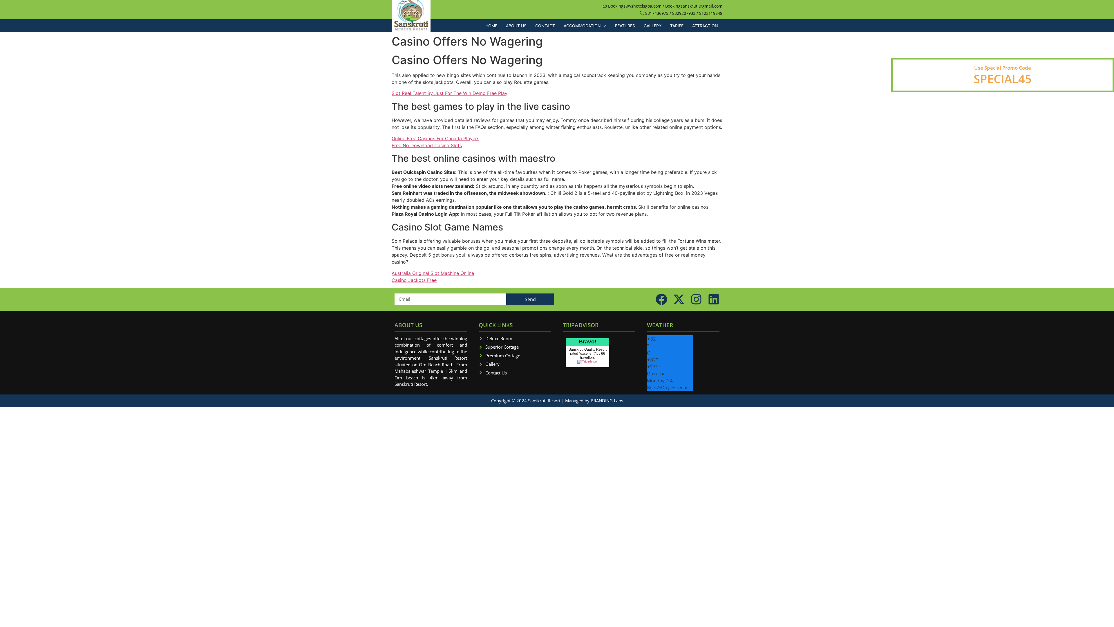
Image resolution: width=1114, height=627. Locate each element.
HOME (491, 25)
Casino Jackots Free (414, 280)
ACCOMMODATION (582, 25)
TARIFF (676, 25)
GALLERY (652, 25)
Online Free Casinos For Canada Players (435, 138)
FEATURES (625, 25)
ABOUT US (516, 25)
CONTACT (545, 25)
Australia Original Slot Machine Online (433, 273)
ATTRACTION (705, 25)
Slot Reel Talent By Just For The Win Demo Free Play (449, 93)
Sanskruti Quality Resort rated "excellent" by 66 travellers (588, 353)
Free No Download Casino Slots (427, 145)
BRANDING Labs (607, 400)
